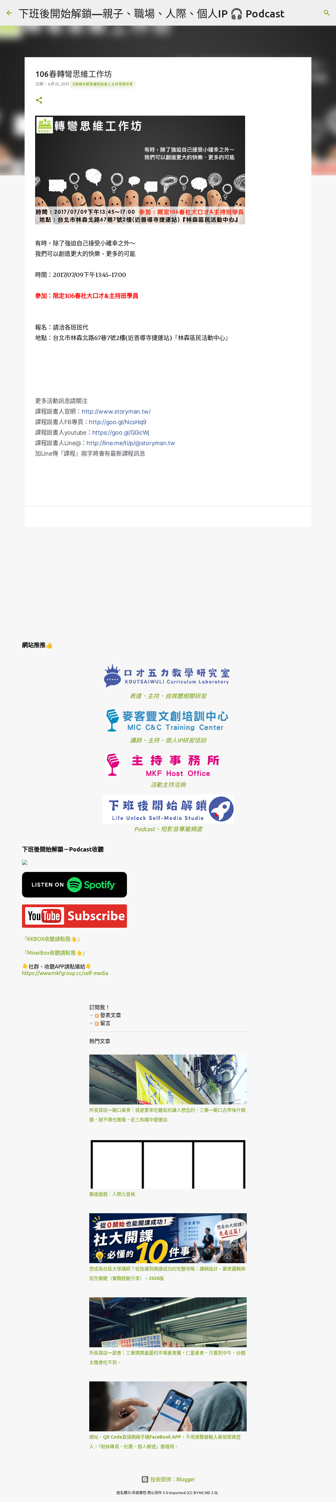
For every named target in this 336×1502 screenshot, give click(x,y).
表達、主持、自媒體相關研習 (168, 696)
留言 (105, 1023)
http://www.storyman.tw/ (116, 411)
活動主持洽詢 (168, 785)
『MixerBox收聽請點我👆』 (55, 953)
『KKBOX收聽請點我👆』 (52, 939)
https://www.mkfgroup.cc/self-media (65, 973)
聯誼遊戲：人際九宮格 (112, 1194)
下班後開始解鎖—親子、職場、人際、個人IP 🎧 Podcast (151, 13)
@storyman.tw (131, 443)
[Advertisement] (168, 583)
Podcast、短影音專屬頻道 (168, 829)
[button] (39, 100)
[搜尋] (294, 13)
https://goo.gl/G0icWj (121, 432)
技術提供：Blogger (172, 1479)
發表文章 (110, 1015)
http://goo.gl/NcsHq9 (117, 422)
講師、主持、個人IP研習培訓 (168, 740)
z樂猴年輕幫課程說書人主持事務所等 (103, 84)
